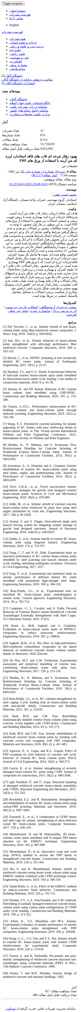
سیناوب (11, 1008)
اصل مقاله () (45, 175)
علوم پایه (15, 50)
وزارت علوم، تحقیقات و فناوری (29, 114)
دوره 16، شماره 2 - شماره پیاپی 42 (43, 171)
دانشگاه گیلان (18, 99)
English (14, 25)
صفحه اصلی (17, 10)
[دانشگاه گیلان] (12, 75)
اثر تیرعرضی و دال (64, 311)
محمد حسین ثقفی (64, 194)
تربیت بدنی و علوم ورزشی (26, 46)
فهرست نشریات (20, 14)
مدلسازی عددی (40, 311)
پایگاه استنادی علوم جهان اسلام (29, 103)
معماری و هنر (18, 65)
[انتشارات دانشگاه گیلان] (18, 83)
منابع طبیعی (17, 68)
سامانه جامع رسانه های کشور (28, 110)
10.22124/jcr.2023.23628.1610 (28, 184)
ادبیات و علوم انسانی (22, 42)
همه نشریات (17, 38)
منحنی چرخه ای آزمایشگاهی (58, 307)
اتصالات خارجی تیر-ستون (21, 307)
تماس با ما (16, 18)
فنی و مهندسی (19, 57)
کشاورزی (15, 61)
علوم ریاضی (17, 53)
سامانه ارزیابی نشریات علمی (28, 106)
